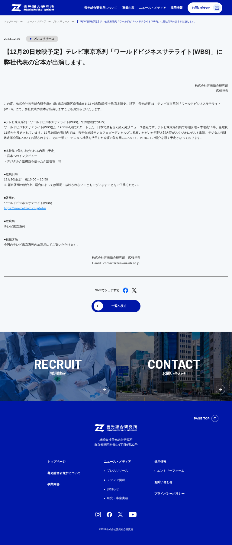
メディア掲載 (116, 480)
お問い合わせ (201, 7)
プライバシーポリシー (169, 493)
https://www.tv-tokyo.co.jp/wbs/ (25, 208)
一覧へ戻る (119, 306)
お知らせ (113, 489)
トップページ (11, 21)
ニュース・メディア (152, 7)
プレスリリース (61, 21)
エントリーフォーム (170, 470)
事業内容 (128, 7)
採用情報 (177, 7)
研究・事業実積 (117, 498)
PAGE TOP (202, 418)
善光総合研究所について (101, 7)
